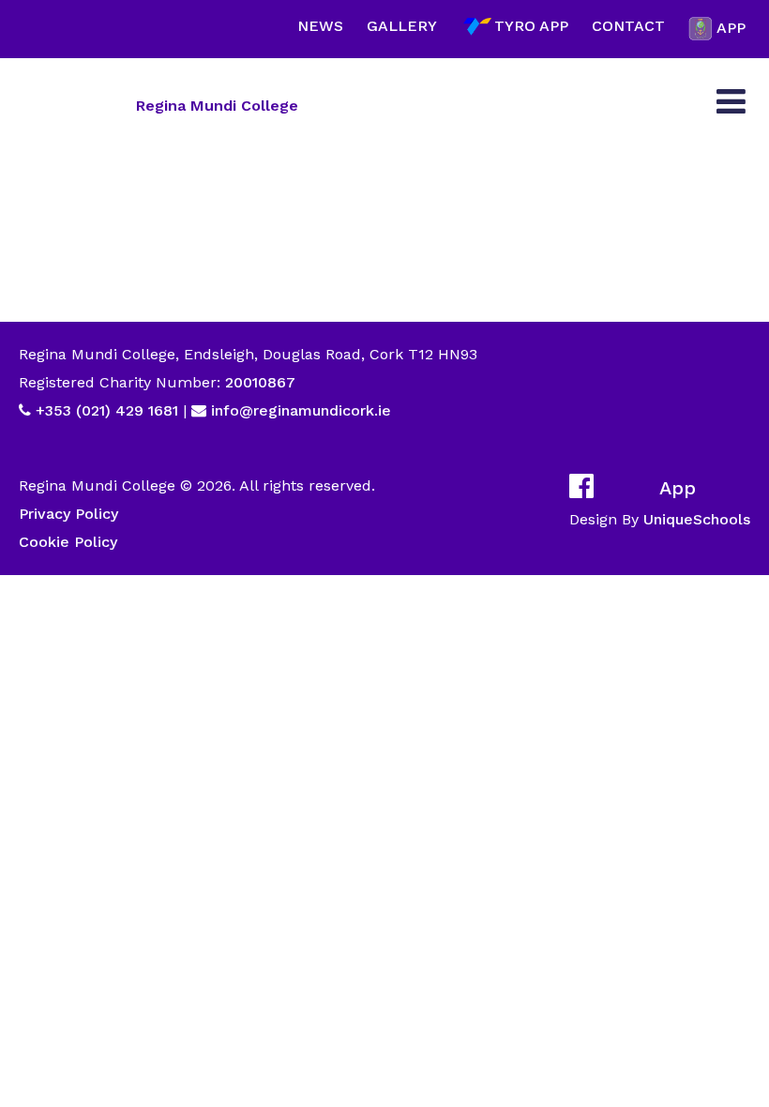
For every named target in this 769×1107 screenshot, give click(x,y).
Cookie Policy (68, 542)
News (320, 26)
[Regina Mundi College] (70, 105)
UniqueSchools (696, 519)
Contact (628, 26)
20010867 (257, 382)
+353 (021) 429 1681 (107, 410)
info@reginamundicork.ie (301, 410)
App (731, 28)
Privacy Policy (68, 514)
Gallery (402, 26)
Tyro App (531, 26)
